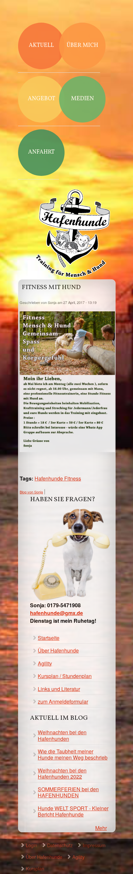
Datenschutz (60, 845)
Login (31, 845)
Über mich (82, 45)
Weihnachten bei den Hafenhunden (62, 735)
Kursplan (35, 868)
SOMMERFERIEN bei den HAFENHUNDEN (68, 792)
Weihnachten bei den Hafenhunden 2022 (62, 773)
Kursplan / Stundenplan (65, 676)
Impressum (94, 845)
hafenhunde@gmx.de (56, 613)
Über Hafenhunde (58, 650)
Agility (45, 663)
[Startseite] (73, 234)
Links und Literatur (59, 689)
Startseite (48, 638)
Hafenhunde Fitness (58, 478)
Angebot (41, 99)
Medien (82, 99)
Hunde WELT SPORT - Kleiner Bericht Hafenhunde (73, 811)
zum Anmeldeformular (63, 701)
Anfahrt (41, 152)
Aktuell (41, 45)
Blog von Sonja (31, 491)
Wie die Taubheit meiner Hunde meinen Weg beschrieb (72, 754)
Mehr (101, 828)
